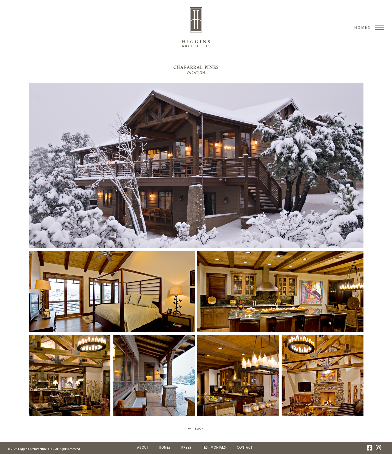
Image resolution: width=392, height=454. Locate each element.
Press (186, 447)
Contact (245, 447)
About (142, 447)
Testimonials (214, 447)
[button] (196, 165)
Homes (362, 28)
